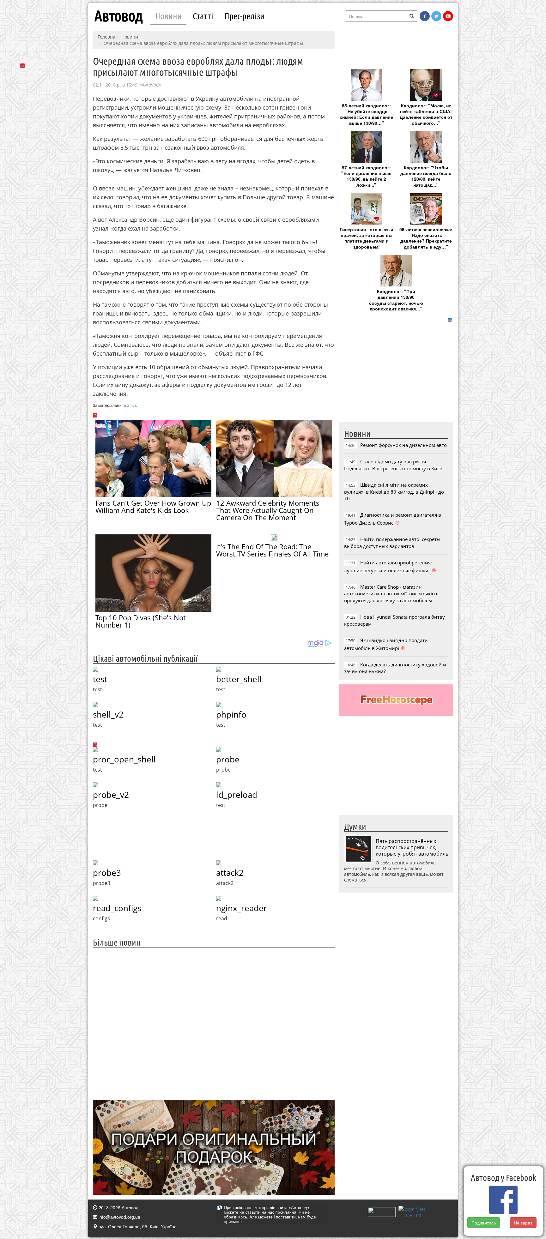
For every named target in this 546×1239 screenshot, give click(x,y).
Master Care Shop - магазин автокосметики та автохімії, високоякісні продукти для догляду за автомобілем (391, 594)
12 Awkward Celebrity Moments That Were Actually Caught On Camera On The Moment (267, 510)
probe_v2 (111, 795)
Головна (106, 37)
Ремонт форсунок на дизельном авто (403, 445)
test (100, 679)
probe (228, 759)
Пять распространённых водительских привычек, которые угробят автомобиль (412, 847)
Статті (203, 16)
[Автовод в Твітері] (436, 16)
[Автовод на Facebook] (425, 16)
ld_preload (236, 795)
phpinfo (231, 714)
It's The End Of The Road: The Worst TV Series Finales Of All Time (272, 550)
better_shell (239, 679)
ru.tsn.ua (129, 405)
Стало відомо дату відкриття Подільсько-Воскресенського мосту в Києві (394, 464)
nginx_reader (241, 908)
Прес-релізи (244, 16)
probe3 (107, 873)
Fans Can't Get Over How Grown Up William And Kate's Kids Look (153, 506)
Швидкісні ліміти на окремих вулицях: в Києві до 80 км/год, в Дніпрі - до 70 (394, 492)
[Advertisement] (214, 1023)
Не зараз (523, 1222)
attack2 (230, 873)
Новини (168, 16)
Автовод (118, 16)
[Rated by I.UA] (382, 1211)
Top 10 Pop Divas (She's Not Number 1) (140, 621)
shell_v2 (108, 714)
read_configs (117, 908)
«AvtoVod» (150, 85)
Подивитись (483, 1222)
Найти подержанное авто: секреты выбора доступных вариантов (392, 542)
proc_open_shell (124, 759)
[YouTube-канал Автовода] (448, 16)
